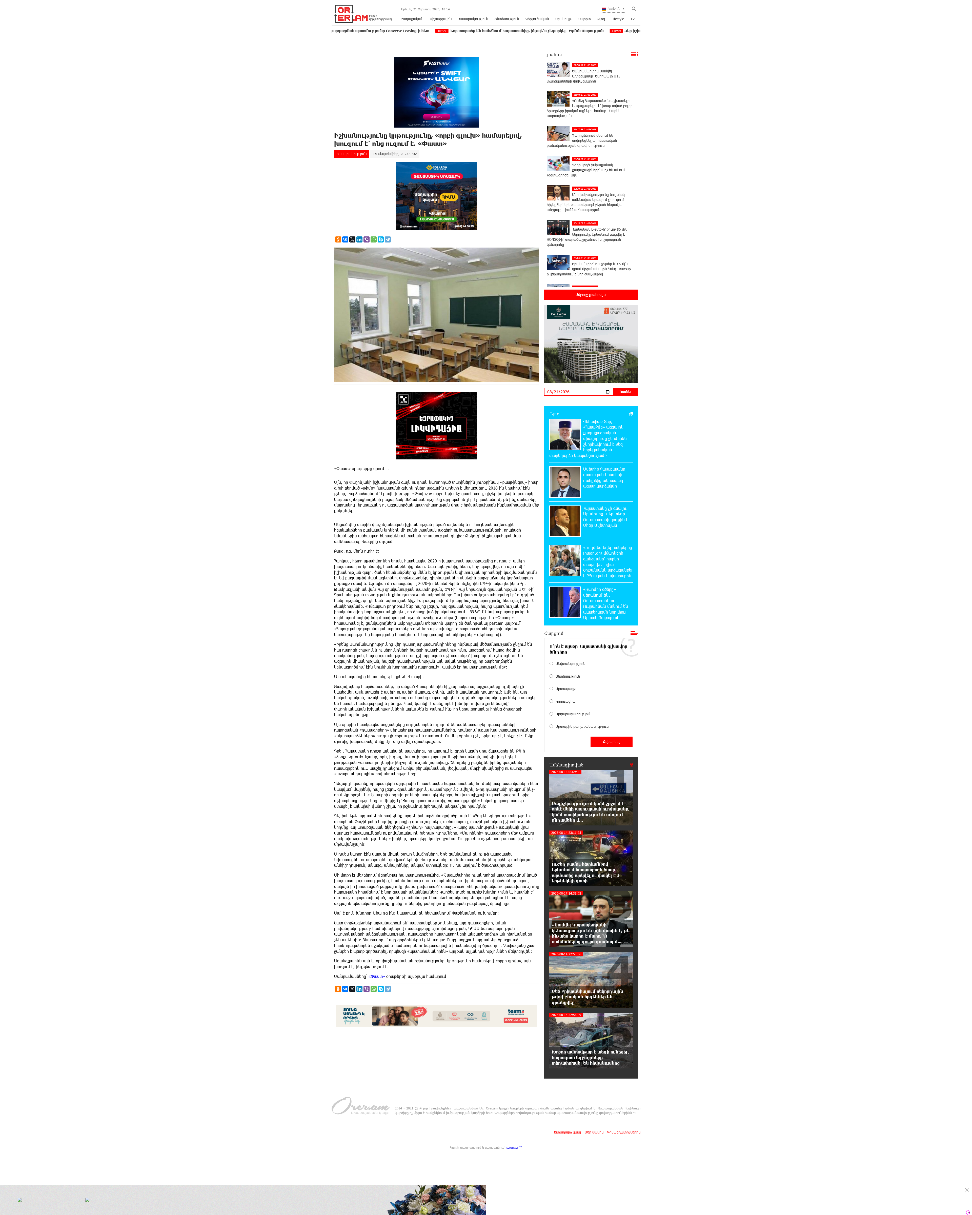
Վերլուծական (537, 19)
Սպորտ (584, 19)
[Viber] (366, 239)
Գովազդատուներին (623, 1132)
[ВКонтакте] (345, 239)
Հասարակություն (473, 19)
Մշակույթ (563, 19)
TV (633, 19)
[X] (352, 239)
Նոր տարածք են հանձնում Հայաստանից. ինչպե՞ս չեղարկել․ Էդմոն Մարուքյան (439, 31)
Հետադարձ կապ (567, 1132)
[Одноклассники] (338, 239)
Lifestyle (618, 19)
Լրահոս (553, 54)
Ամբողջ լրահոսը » (591, 294)
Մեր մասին (594, 1132)
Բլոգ (601, 19)
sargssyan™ (514, 1147)
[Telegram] (388, 239)
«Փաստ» (377, 976)
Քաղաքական (412, 19)
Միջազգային (441, 19)
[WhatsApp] (374, 239)
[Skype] (381, 239)
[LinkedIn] (359, 239)
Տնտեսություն (507, 19)
